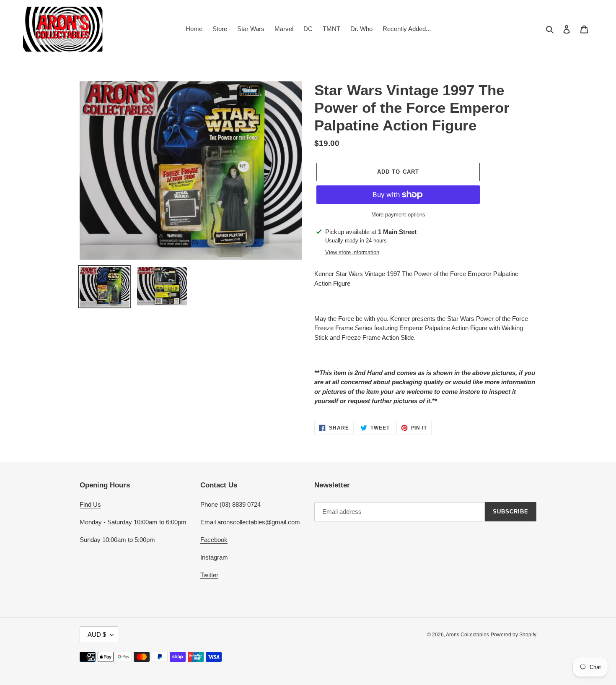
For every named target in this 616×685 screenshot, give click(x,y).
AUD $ (97, 634)
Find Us (90, 504)
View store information (352, 252)
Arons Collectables (467, 635)
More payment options (398, 214)
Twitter (209, 574)
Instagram (214, 557)
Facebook (214, 539)
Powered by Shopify (513, 635)
